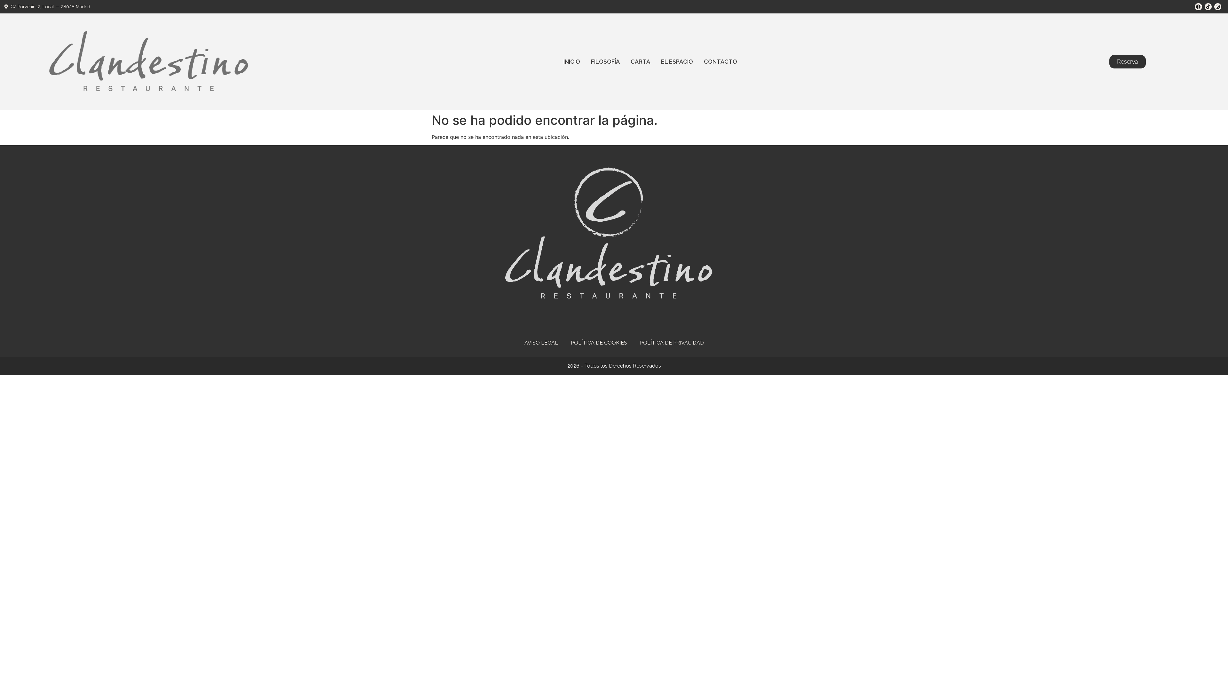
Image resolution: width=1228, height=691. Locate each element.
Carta (640, 61)
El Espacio (677, 61)
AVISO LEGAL (541, 343)
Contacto (720, 61)
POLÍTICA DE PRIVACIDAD (672, 343)
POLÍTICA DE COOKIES (599, 343)
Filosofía (605, 61)
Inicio (571, 61)
